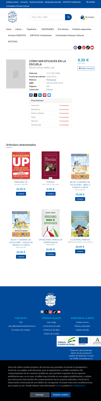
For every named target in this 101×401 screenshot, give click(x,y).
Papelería (32, 29)
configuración (78, 386)
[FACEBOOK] (75, 47)
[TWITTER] (79, 47)
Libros (18, 29)
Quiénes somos (12, 2)
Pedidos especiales (82, 326)
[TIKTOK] (88, 47)
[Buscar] (68, 17)
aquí (58, 386)
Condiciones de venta (51, 326)
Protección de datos (51, 330)
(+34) (21, 322)
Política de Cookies (51, 334)
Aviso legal (51, 322)
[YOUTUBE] (92, 47)
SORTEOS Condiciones (72, 2)
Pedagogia (51, 80)
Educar (49, 89)
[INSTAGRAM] (84, 47)
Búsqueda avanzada (53, 2)
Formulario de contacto (20, 330)
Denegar (40, 395)
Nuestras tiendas (36, 2)
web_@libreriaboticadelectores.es (21, 326)
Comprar (21, 194)
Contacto (24, 2)
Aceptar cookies (60, 395)
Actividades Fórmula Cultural (17, 6)
